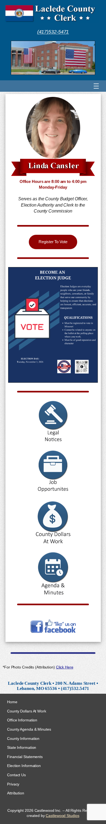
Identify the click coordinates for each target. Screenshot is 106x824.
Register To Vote (53, 241)
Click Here (64, 667)
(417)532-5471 (53, 31)
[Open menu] (96, 86)
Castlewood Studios (62, 815)
